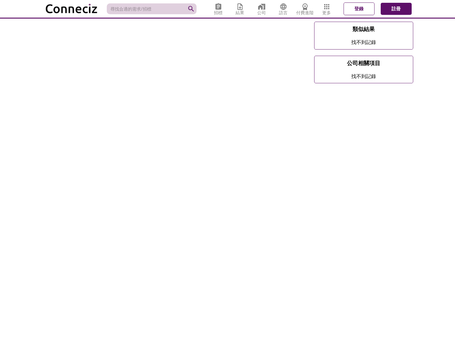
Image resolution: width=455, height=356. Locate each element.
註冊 (396, 8)
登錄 (359, 8)
